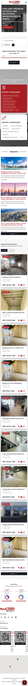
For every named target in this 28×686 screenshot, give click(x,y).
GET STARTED (6, 27)
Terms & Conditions (17, 681)
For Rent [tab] (4, 250)
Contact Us (9, 681)
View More (12, 233)
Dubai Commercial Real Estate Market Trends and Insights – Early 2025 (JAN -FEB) (13, 199)
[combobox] (14, 56)
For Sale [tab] (11, 250)
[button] (10, 667)
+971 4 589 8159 (4, 628)
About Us (4, 681)
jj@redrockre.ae (4, 623)
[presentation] (2, 596)
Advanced (7, 44)
